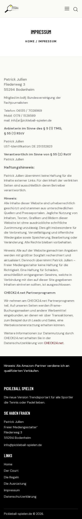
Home (30, 41)
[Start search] (75, 9)
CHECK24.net (54, 343)
